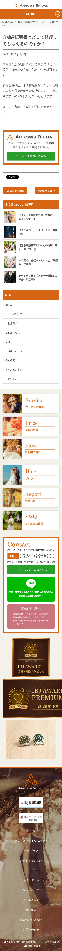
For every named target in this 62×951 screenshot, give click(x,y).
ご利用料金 (11, 323)
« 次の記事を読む (14, 190)
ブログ (9, 341)
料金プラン (31, 851)
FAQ (11, 21)
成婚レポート (31, 880)
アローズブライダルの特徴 (31, 841)
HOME (4, 21)
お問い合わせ (12, 379)
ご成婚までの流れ (31, 860)
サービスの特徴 (13, 313)
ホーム (9, 304)
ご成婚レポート (13, 351)
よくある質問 (31, 900)
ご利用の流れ (12, 332)
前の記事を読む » (47, 190)
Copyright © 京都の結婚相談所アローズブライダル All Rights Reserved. (31, 943)
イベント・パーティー (31, 890)
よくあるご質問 (13, 369)
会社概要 (10, 360)
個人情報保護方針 (31, 920)
